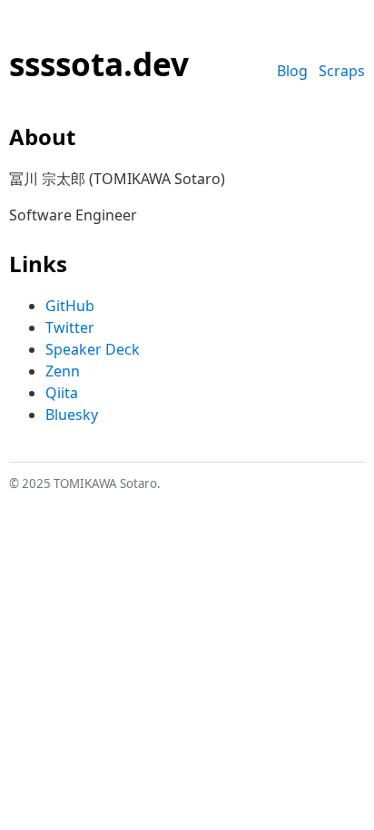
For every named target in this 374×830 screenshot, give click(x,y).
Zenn (62, 371)
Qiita (61, 393)
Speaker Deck (92, 349)
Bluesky (71, 415)
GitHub (69, 306)
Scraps (342, 71)
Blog (292, 71)
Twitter (69, 327)
